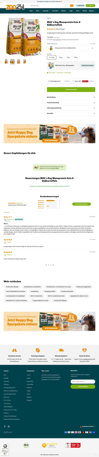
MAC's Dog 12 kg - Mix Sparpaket (64, 65)
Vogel (71, 11)
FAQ (5, 375)
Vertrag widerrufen (9, 387)
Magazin (91, 11)
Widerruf (57, 454)
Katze (37, 11)
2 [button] (48, 265)
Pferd (77, 11)
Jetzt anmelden (83, 386)
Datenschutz (46, 454)
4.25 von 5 (19, 203)
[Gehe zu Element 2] (12, 61)
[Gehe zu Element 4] (24, 61)
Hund (31, 11)
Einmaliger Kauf (55, 81)
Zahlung (6, 384)
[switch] (5, 454)
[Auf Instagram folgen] (9, 426)
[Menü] (8, 444)
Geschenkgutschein (10, 394)
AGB (41, 454)
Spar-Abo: (81, 81)
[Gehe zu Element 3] (18, 61)
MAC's (49, 18)
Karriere (6, 413)
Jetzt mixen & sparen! (87, 65)
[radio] (49, 81)
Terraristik (55, 11)
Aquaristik (45, 11)
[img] (8, 217)
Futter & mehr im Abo (10, 410)
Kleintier (63, 11)
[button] (51, 29)
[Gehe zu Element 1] (6, 61)
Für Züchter (7, 400)
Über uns (6, 397)
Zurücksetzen (65, 5)
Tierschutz (7, 403)
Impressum (51, 454)
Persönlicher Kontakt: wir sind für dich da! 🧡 (49, 1)
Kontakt (6, 378)
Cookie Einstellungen (10, 416)
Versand (6, 381)
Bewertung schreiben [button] (81, 204)
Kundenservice (87, 359)
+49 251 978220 (55, 168)
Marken (85, 11)
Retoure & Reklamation (11, 391)
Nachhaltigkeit (8, 406)
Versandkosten (57, 39)
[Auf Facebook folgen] (5, 426)
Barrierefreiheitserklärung (11, 419)
